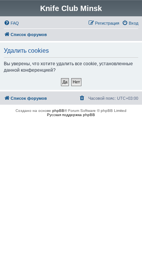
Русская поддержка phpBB (71, 115)
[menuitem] (11, 23)
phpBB (58, 110)
